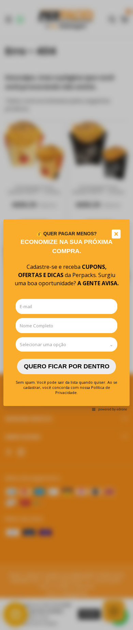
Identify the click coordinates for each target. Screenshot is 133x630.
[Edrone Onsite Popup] (66, 315)
